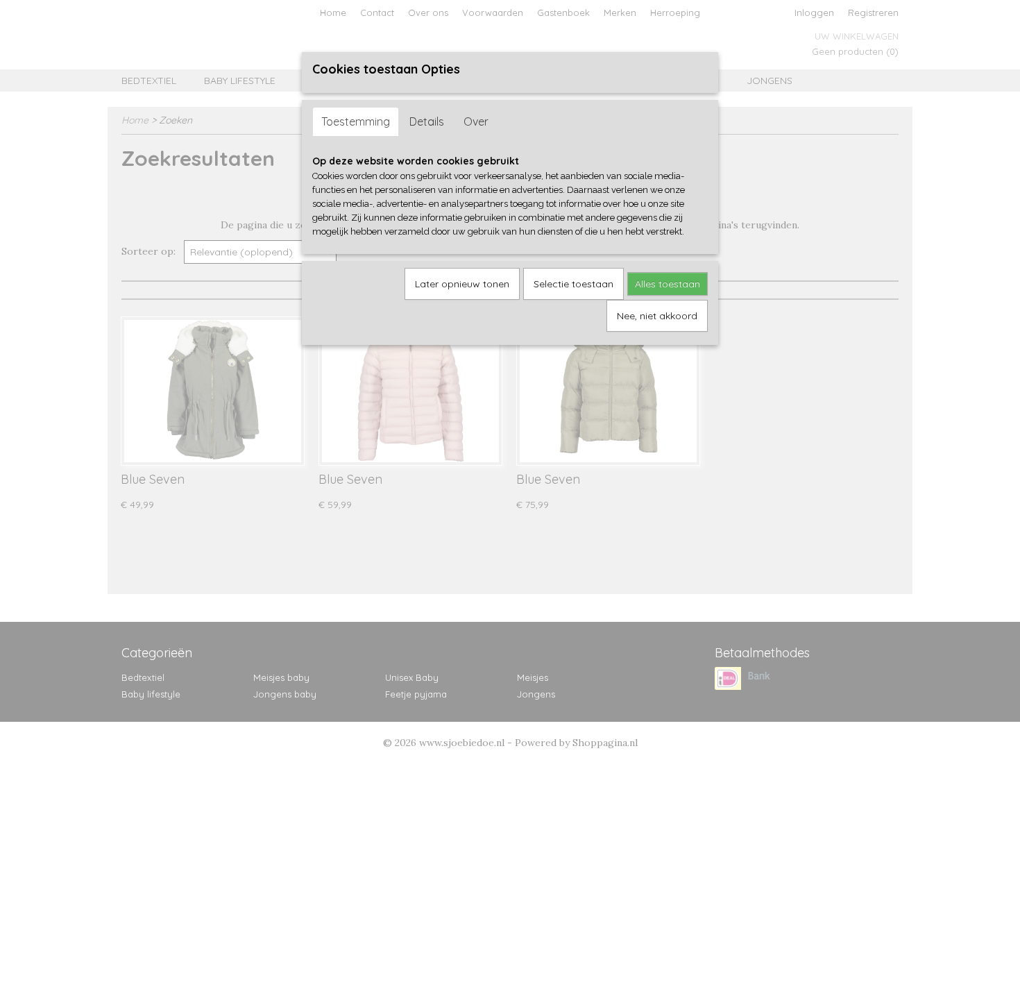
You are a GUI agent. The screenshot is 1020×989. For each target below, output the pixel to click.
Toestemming (355, 121)
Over (476, 121)
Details (426, 121)
